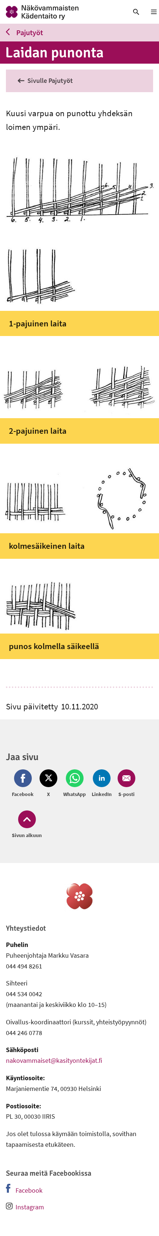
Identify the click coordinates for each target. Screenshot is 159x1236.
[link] (59, 12)
